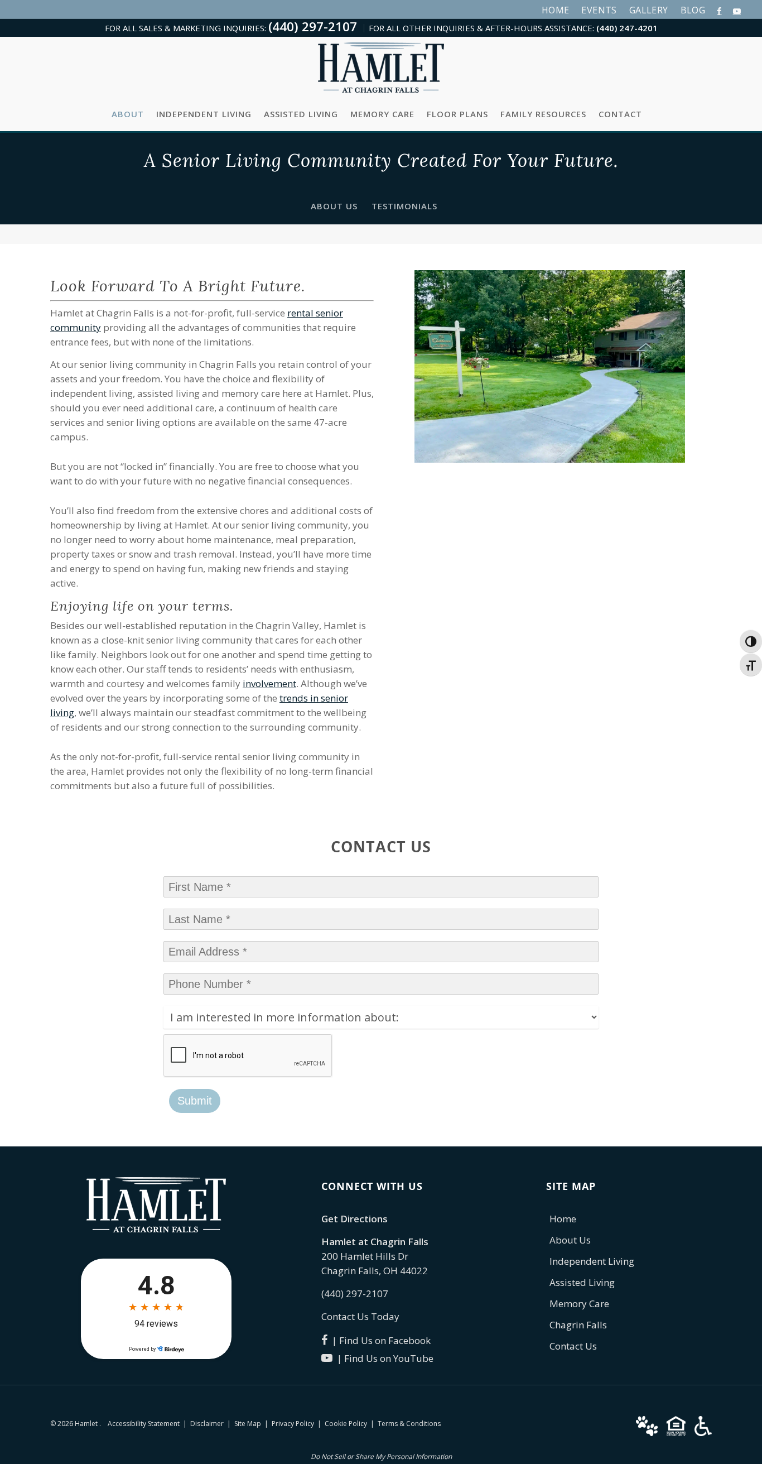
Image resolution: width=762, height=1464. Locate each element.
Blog (693, 10)
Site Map (247, 1423)
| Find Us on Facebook (379, 1340)
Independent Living (204, 113)
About (128, 113)
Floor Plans (457, 113)
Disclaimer (207, 1423)
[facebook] (719, 10)
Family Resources (543, 113)
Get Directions (354, 1218)
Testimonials (404, 206)
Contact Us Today (360, 1316)
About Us (334, 206)
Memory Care (382, 113)
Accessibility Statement (144, 1423)
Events (598, 10)
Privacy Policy (293, 1423)
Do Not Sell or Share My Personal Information (381, 1456)
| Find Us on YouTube (382, 1358)
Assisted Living (301, 113)
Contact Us (573, 1346)
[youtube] (736, 10)
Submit (194, 1101)
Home (556, 10)
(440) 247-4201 (627, 27)
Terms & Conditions (409, 1423)
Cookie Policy (346, 1423)
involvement (269, 683)
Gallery (648, 10)
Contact (620, 113)
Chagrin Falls (578, 1324)
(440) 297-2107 (312, 26)
